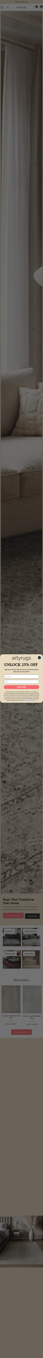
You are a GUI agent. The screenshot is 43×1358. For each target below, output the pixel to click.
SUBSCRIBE (21, 687)
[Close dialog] (39, 657)
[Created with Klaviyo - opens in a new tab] (21, 703)
